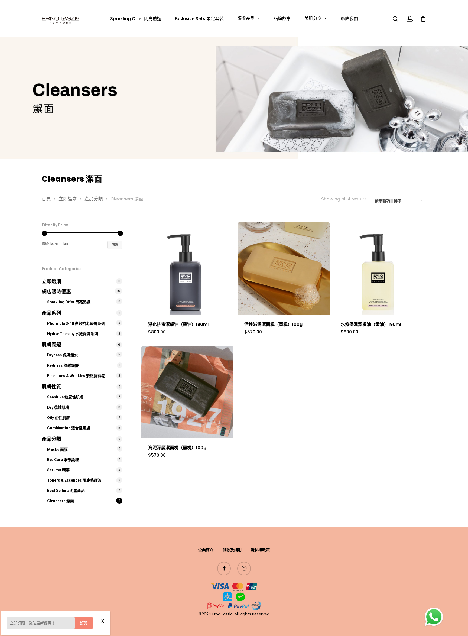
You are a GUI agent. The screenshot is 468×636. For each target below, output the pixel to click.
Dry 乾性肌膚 (58, 407)
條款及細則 (232, 550)
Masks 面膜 (57, 449)
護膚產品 (246, 18)
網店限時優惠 (56, 291)
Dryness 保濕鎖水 (62, 355)
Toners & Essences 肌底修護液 (74, 480)
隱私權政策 (260, 550)
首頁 (46, 199)
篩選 (115, 244)
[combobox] (399, 201)
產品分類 (93, 199)
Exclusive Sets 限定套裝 (199, 19)
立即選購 (67, 199)
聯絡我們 (349, 19)
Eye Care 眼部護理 (63, 459)
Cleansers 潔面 (60, 501)
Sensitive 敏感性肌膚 (65, 397)
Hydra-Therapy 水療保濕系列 (72, 334)
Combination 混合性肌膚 (68, 428)
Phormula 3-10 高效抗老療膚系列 (76, 323)
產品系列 (51, 313)
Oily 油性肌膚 (58, 418)
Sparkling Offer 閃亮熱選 (135, 19)
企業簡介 (205, 550)
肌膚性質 (51, 387)
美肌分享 (313, 18)
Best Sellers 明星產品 (66, 490)
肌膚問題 (51, 345)
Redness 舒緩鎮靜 (63, 365)
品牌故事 (282, 19)
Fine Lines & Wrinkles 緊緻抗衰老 (76, 376)
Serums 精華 (58, 470)
